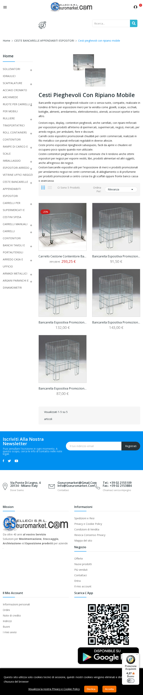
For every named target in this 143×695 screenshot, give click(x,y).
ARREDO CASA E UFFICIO (13, 263)
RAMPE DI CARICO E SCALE (15, 150)
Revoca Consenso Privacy (89, 535)
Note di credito (12, 615)
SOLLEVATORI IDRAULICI (11, 72)
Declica (91, 689)
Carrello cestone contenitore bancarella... (63, 256)
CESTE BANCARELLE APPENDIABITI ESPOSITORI (15, 189)
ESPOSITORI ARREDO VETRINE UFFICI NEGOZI (18, 171)
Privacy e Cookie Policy (88, 524)
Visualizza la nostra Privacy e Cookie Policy (54, 689)
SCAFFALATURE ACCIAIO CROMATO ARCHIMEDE (15, 90)
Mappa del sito (83, 540)
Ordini (6, 610)
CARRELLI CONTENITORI (12, 234)
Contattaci (80, 575)
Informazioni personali (16, 604)
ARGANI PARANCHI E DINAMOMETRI (15, 284)
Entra (77, 581)
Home (8, 56)
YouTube (16, 461)
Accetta (109, 689)
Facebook (3, 461)
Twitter (9, 461)
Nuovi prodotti (83, 564)
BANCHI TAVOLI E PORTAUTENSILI (14, 248)
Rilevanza (121, 189)
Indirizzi (7, 621)
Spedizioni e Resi (84, 518)
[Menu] (137, 655)
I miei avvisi (10, 632)
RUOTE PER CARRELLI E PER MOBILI (17, 107)
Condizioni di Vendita (86, 529)
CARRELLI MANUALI (15, 224)
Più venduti (81, 569)
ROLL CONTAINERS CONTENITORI (15, 136)
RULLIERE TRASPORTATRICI (14, 122)
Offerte (78, 558)
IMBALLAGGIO (12, 160)
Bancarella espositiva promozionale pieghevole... (116, 256)
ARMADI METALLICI (15, 273)
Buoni (6, 626)
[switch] (130, 680)
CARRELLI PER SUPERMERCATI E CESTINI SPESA (14, 210)
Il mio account (82, 586)
